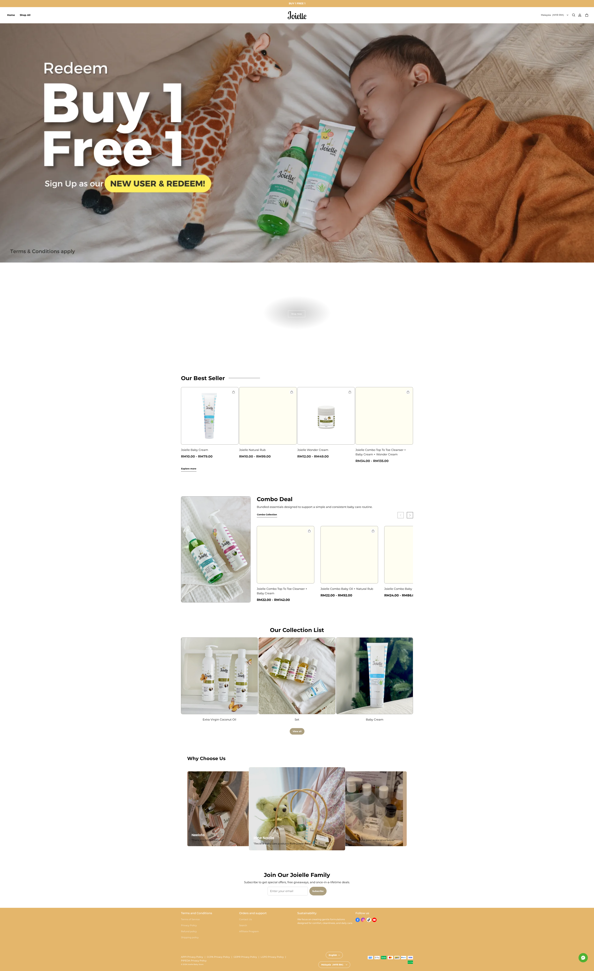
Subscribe (318, 891)
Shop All (25, 15)
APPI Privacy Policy (192, 957)
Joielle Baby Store (195, 964)
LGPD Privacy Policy (272, 957)
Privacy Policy (189, 925)
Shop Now (296, 314)
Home (11, 15)
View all (297, 731)
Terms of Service (190, 919)
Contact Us (245, 919)
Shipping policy (190, 937)
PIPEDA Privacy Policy (194, 960)
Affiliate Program (249, 931)
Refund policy (189, 931)
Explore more (188, 468)
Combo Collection (267, 514)
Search (243, 925)
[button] (573, 15)
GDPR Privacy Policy (245, 957)
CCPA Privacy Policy (218, 957)
